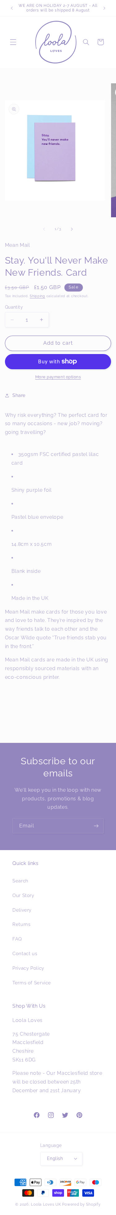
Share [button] (19, 395)
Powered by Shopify (81, 1204)
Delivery (22, 910)
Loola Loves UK (46, 1204)
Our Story (23, 895)
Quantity (14, 307)
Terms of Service (31, 982)
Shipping (37, 296)
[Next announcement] (104, 8)
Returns (21, 924)
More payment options (58, 377)
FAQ (17, 938)
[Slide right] (72, 229)
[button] (13, 42)
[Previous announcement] (12, 8)
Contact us (24, 953)
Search (20, 880)
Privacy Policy (28, 968)
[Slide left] (44, 229)
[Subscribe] (96, 825)
